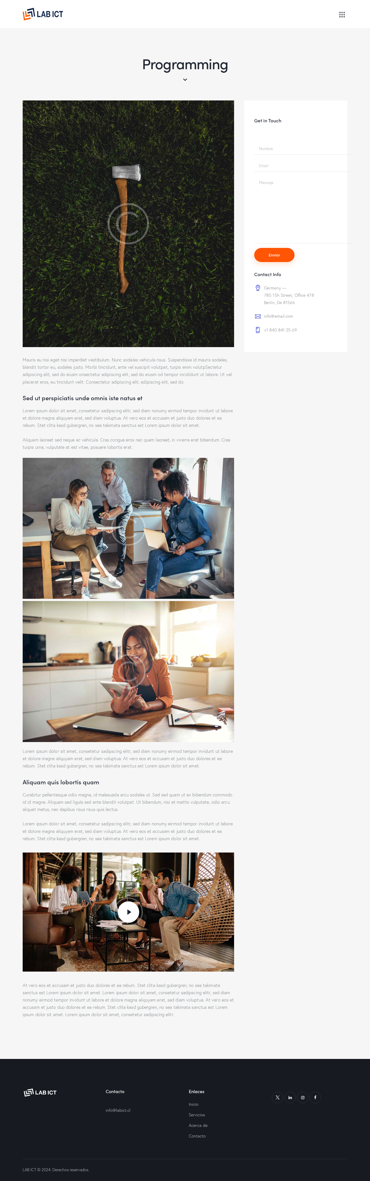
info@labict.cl (118, 1110)
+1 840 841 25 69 (280, 330)
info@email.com (278, 316)
